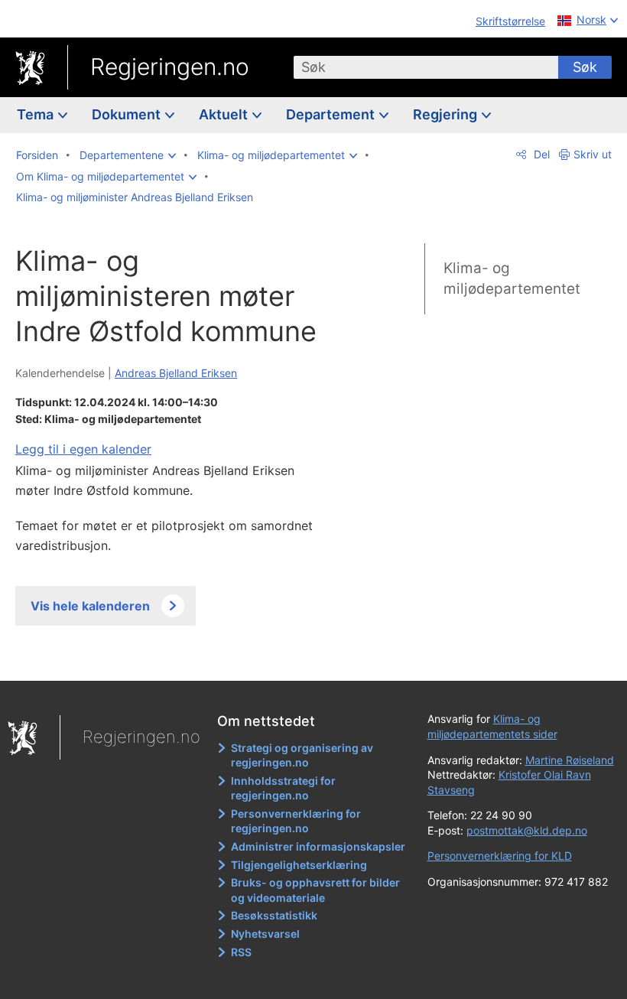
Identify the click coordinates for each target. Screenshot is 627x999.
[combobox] (426, 67)
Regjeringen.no (169, 66)
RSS (241, 951)
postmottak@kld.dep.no (526, 830)
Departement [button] (332, 114)
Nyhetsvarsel (265, 933)
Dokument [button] (128, 114)
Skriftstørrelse (510, 21)
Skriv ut (592, 154)
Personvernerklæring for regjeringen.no (296, 821)
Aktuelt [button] (225, 114)
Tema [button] (37, 114)
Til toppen (184, 658)
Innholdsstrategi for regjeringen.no (283, 788)
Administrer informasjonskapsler (318, 846)
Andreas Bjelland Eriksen (176, 372)
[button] (128, 155)
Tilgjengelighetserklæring (299, 864)
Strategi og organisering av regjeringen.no (302, 755)
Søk (585, 67)
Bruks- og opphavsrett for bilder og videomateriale (315, 890)
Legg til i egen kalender (83, 449)
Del (540, 154)
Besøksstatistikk (274, 915)
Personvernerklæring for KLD (499, 855)
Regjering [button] (446, 114)
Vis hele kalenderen (90, 605)
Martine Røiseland (569, 759)
